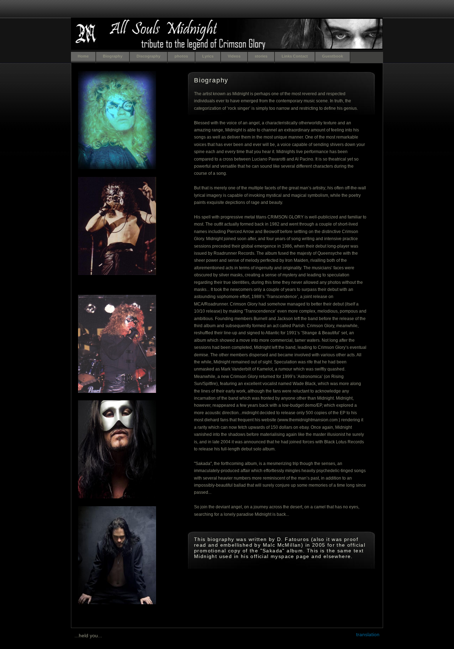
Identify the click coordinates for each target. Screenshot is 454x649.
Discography (148, 56)
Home (83, 56)
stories (261, 56)
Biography (112, 56)
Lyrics (208, 56)
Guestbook (332, 56)
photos (181, 56)
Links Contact (295, 56)
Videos (234, 56)
